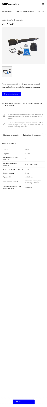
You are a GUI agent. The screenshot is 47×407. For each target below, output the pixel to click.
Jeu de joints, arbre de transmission (25, 11)
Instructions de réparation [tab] (32, 135)
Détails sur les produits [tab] (10, 135)
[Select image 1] (7, 71)
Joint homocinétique (7, 11)
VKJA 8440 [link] (41, 11)
